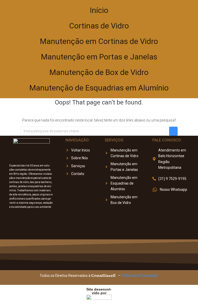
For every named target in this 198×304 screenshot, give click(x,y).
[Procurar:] (93, 131)
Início (99, 10)
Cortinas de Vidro (99, 25)
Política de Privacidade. (140, 275)
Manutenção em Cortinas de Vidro (99, 41)
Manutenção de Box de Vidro (99, 72)
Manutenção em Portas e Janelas (99, 56)
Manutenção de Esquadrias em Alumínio (99, 87)
